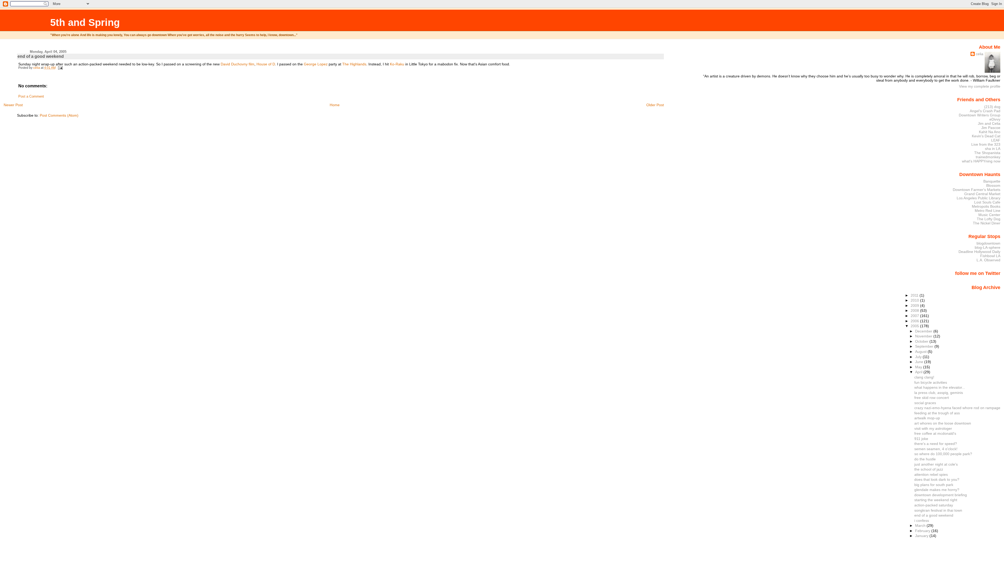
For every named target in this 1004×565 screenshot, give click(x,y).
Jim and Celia (989, 123)
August (921, 351)
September (924, 346)
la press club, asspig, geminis (938, 393)
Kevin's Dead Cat (986, 136)
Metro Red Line (987, 210)
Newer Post (13, 105)
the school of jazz (928, 469)
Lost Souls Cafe (987, 202)
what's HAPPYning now (981, 161)
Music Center (989, 215)
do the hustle (925, 459)
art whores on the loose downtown (942, 423)
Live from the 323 (985, 144)
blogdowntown (988, 243)
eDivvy (994, 119)
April (919, 372)
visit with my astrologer (933, 428)
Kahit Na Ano (989, 132)
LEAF (995, 140)
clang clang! (924, 377)
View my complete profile (979, 86)
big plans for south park (933, 485)
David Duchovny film (237, 64)
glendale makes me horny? (936, 490)
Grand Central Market (982, 194)
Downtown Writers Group (979, 115)
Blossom (993, 185)
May (919, 367)
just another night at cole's (936, 464)
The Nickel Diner (986, 223)
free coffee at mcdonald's (935, 433)
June (919, 362)
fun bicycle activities (930, 382)
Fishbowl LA (990, 256)
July (919, 357)
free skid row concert (931, 398)
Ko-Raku (397, 64)
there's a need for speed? (935, 444)
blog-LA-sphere (987, 247)
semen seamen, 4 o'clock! (935, 449)
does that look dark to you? (936, 479)
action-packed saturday (933, 505)
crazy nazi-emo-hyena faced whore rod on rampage (957, 408)
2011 (915, 295)
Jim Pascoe (990, 128)
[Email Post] (60, 67)
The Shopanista (987, 153)
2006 (915, 321)
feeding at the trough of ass (937, 413)
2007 (915, 316)
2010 (915, 300)
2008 (915, 310)
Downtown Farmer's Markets (976, 190)
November (924, 336)
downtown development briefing (940, 495)
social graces (925, 403)
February (923, 531)
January (922, 536)
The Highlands (354, 64)
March (921, 525)
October (922, 341)
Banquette (991, 181)
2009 (915, 305)
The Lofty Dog (988, 219)
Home (335, 105)
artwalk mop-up (927, 418)
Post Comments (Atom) (59, 115)
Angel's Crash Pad (985, 111)
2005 (915, 326)
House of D (265, 64)
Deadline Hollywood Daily (979, 252)
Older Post (655, 105)
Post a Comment (31, 96)
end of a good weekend (933, 515)
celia (979, 54)
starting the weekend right (935, 500)
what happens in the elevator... (939, 387)
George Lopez (316, 64)
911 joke (921, 439)
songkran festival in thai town (938, 510)
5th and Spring (85, 22)
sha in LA (992, 148)
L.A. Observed (988, 260)
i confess (921, 520)
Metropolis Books (986, 206)
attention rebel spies (931, 474)
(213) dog (992, 107)
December (924, 331)
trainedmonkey (988, 157)
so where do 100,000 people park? (943, 454)
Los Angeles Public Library (978, 198)
